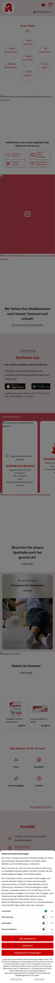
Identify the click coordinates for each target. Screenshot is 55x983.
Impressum (39, 979)
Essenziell (6, 911)
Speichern (27, 945)
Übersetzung (7, 917)
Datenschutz (16, 979)
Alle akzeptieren (27, 938)
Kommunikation (9, 929)
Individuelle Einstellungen (27, 952)
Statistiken (7, 923)
